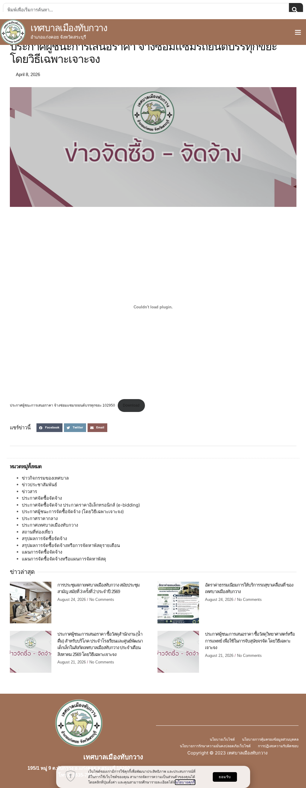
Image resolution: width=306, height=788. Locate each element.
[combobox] (146, 9)
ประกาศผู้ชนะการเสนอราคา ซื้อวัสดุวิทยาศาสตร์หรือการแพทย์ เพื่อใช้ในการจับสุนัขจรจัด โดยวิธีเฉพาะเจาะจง (250, 640)
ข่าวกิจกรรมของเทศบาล (45, 478)
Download (131, 405)
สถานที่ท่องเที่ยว (37, 532)
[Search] (296, 9)
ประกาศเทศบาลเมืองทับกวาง (50, 525)
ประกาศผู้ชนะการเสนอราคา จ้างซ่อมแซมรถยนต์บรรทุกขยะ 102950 (62, 405)
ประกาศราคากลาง (40, 518)
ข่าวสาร (29, 491)
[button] (298, 32)
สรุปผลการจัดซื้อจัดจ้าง (44, 538)
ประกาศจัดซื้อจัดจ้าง (42, 498)
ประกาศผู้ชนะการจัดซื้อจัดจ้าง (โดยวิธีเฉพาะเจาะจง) (73, 511)
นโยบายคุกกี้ (185, 782)
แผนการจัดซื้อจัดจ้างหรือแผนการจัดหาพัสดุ (64, 559)
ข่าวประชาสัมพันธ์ (39, 484)
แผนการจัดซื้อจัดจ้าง (42, 552)
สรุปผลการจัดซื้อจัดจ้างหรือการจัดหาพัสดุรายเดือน (71, 545)
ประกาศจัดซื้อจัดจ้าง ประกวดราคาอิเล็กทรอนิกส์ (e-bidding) (81, 505)
